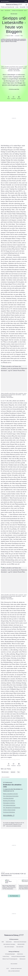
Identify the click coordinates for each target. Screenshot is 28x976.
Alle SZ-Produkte (5, 1)
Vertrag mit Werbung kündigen (18, 956)
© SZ (7, 968)
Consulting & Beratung (8, 798)
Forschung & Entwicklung (9, 812)
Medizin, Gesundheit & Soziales (10, 793)
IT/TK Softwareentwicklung (9, 805)
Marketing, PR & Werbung (9, 800)
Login (26, 1)
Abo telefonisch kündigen (9, 944)
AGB (3, 941)
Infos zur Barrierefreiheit (14, 971)
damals (13, 772)
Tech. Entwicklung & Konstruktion (10, 796)
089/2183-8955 (21, 944)
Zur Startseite (14, 895)
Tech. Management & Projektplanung (11, 807)
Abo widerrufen (19, 946)
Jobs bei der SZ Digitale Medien (13, 825)
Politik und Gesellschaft (7, 7)
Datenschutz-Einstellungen (20, 941)
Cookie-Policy (6, 956)
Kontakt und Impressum (16, 968)
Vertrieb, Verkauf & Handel (9, 809)
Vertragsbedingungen (10, 954)
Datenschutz (9, 941)
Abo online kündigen (9, 946)
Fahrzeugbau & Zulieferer (9, 802)
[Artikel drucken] (19, 96)
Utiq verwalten (14, 963)
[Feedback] (13, 96)
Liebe (17, 7)
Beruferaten (5, 772)
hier (15, 759)
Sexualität (22, 7)
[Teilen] (8, 96)
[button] (14, 40)
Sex (2, 421)
